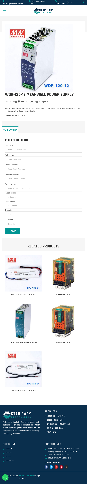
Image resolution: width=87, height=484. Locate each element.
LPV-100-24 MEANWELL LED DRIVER (23, 294)
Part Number (10, 193)
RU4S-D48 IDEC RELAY (63, 342)
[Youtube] (56, 467)
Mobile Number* (12, 174)
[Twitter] (51, 467)
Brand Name (10, 184)
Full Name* (9, 155)
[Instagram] (66, 467)
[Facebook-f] (46, 467)
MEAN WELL (20, 115)
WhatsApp (13, 101)
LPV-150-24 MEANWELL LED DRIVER (23, 390)
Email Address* (11, 165)
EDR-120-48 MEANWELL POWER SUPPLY (23, 342)
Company (9, 145)
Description (10, 201)
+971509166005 (60, 4)
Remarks (9, 220)
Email (25, 101)
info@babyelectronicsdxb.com (13, 4)
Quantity (8, 210)
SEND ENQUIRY (10, 129)
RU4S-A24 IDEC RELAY (63, 294)
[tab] (10, 129)
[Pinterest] (61, 467)
